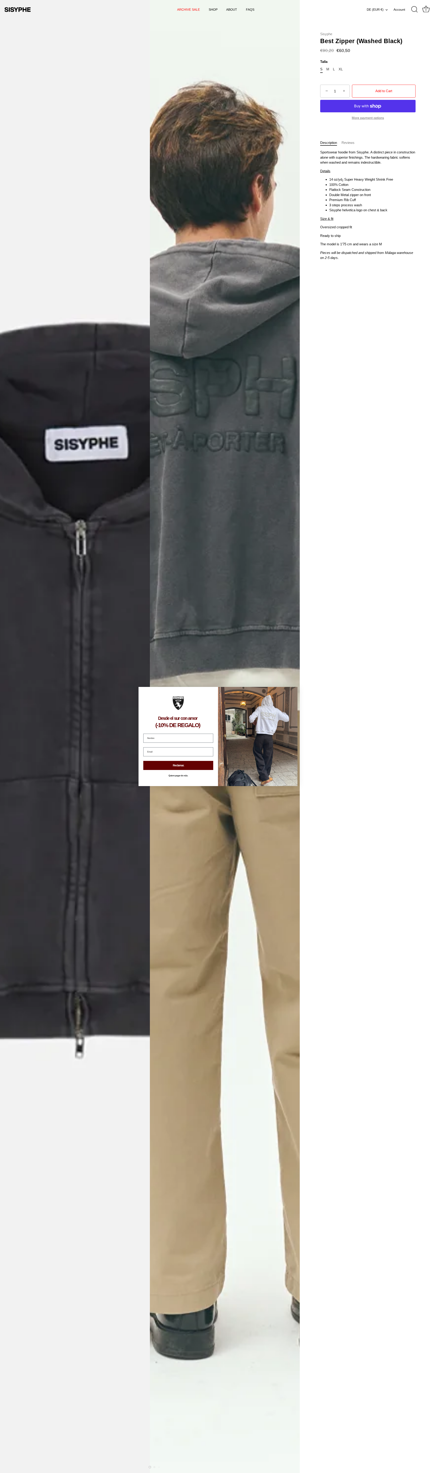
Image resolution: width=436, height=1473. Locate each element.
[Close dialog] (293, 691)
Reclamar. (178, 765)
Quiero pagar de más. (178, 776)
